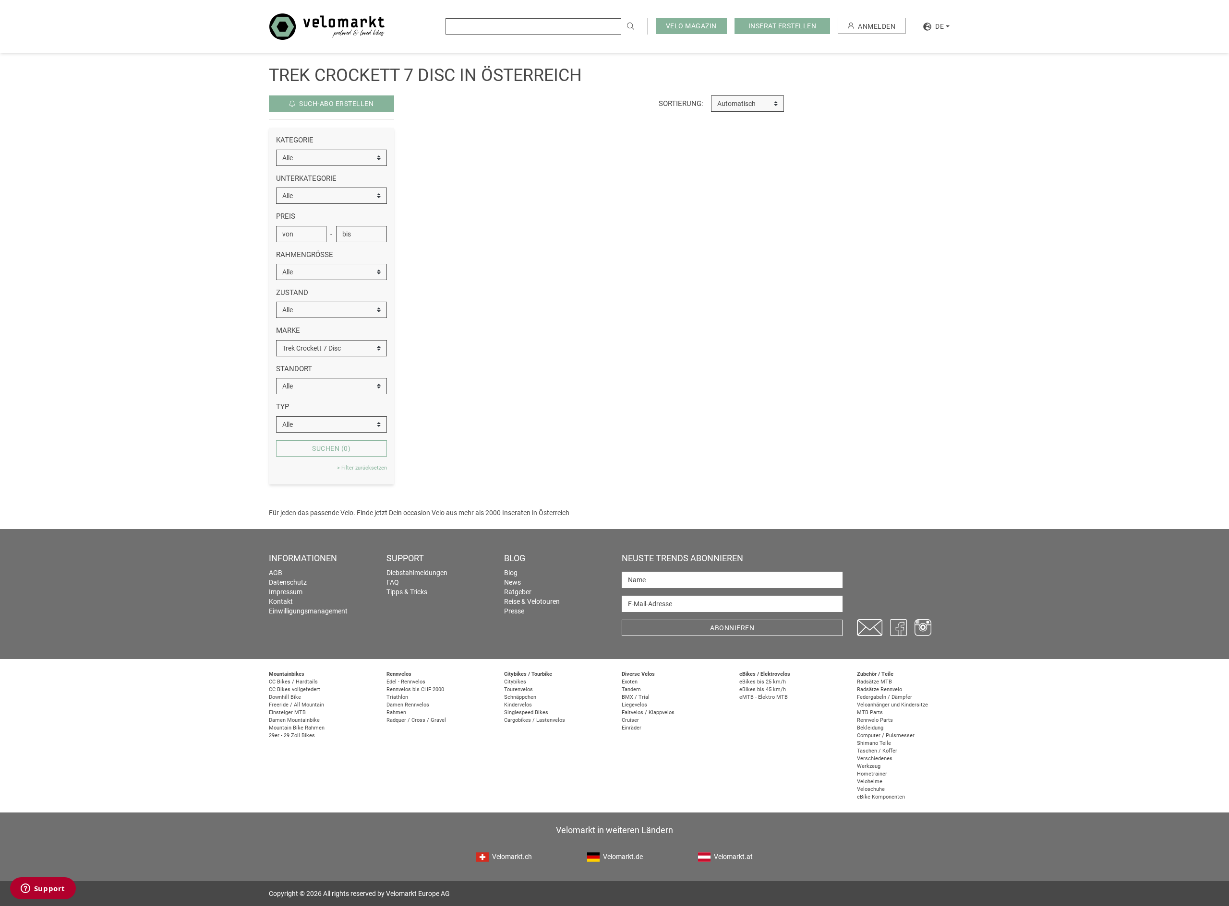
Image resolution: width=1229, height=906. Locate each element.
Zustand (292, 292)
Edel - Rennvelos (405, 682)
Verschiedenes (874, 758)
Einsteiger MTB (287, 712)
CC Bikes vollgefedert (294, 689)
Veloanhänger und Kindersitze (892, 705)
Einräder (631, 728)
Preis (285, 216)
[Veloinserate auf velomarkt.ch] (327, 26)
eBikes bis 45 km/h (762, 689)
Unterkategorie (306, 178)
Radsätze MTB (874, 682)
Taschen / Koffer (877, 751)
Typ (282, 406)
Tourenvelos (518, 689)
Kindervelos (518, 705)
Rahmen (396, 712)
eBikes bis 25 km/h (762, 682)
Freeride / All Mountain (296, 705)
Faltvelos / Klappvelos (648, 712)
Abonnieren (732, 628)
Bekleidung (870, 728)
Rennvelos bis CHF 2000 (415, 689)
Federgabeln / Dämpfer (884, 697)
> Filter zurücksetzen (362, 468)
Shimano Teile (874, 743)
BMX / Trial (636, 697)
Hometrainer (872, 774)
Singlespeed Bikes (526, 712)
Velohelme (869, 781)
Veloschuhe (871, 789)
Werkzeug (868, 766)
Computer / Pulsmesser (886, 735)
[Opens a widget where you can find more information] (43, 889)
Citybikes (515, 682)
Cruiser (630, 720)
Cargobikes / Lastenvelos (534, 720)
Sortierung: (681, 103)
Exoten (630, 682)
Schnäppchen (520, 697)
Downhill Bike (285, 697)
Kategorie (294, 140)
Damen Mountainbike (294, 720)
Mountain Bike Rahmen (297, 728)
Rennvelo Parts (875, 720)
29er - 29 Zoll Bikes (292, 735)
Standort (294, 369)
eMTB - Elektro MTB (763, 697)
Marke (288, 330)
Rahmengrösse (304, 254)
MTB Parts (870, 712)
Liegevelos (634, 705)
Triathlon (397, 697)
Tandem (631, 689)
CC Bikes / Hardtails (293, 682)
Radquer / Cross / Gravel (416, 720)
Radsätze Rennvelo (879, 689)
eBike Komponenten (881, 797)
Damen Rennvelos (407, 705)
